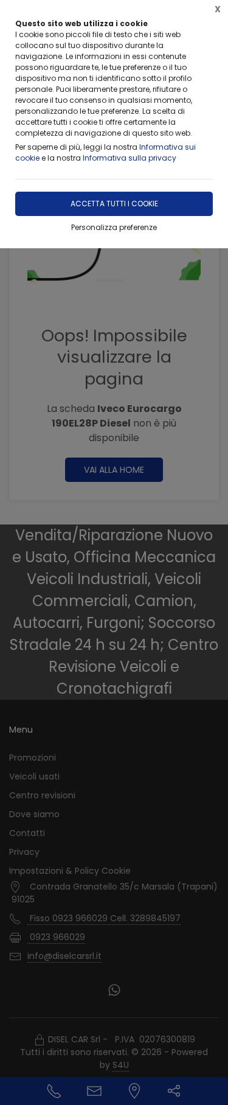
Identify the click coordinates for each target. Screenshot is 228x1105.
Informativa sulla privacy (129, 158)
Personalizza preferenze (114, 227)
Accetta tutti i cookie (114, 203)
